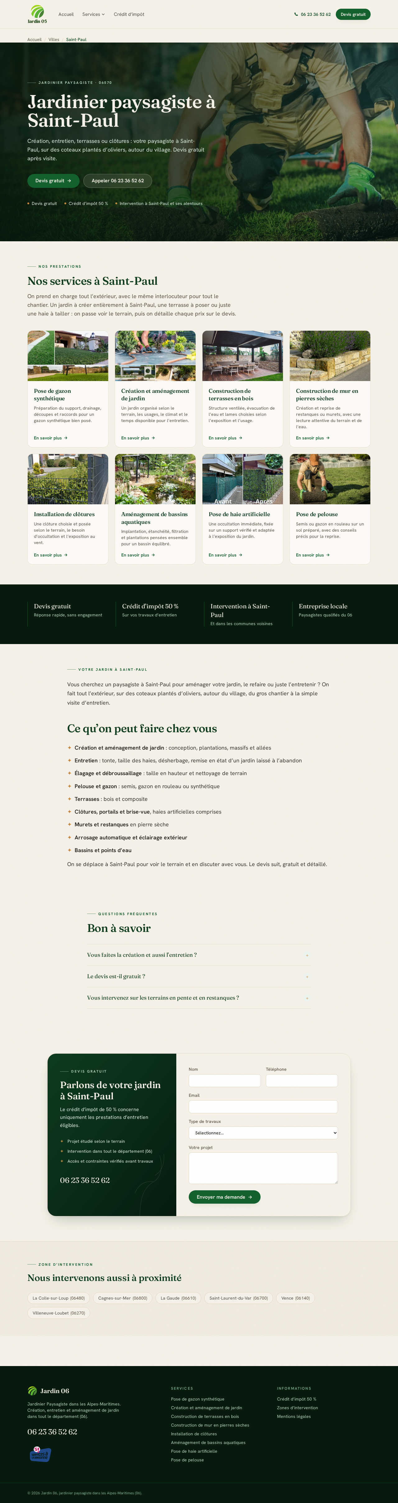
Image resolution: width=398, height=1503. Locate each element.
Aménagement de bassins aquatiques (208, 1442)
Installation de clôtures (194, 1434)
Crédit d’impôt (129, 14)
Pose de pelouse (187, 1460)
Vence (295, 1298)
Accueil (66, 14)
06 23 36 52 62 (85, 1180)
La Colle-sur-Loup (59, 1298)
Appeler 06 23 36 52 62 (118, 180)
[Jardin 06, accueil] (37, 14)
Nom (193, 1069)
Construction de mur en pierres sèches (210, 1425)
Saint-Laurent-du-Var (239, 1298)
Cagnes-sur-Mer (122, 1298)
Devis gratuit (353, 14)
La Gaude (178, 1298)
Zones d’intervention (297, 1407)
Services (91, 14)
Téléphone (276, 1069)
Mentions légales (294, 1416)
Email (194, 1095)
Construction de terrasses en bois (205, 1416)
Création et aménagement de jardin (206, 1407)
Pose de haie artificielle (194, 1451)
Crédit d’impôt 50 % (296, 1399)
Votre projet (201, 1147)
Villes (54, 39)
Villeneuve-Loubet (59, 1313)
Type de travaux (205, 1121)
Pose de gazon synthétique (197, 1399)
